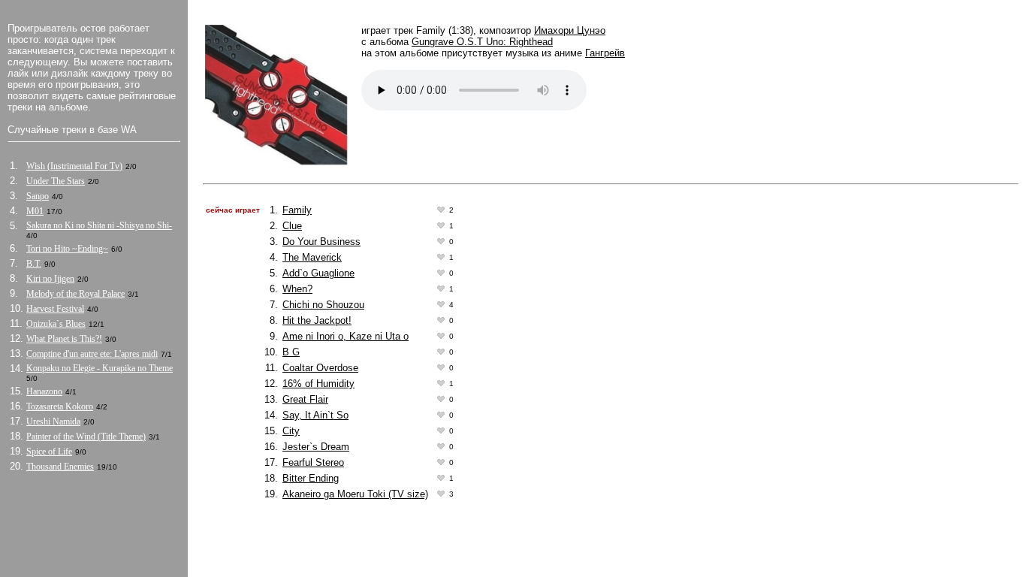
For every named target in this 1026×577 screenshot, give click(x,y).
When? (297, 289)
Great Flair (305, 399)
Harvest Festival (55, 309)
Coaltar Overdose (320, 367)
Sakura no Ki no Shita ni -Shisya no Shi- (99, 225)
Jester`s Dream (315, 446)
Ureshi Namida (53, 421)
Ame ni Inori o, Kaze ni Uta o (345, 336)
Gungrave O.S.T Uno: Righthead (482, 41)
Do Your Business (321, 241)
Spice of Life (49, 451)
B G (291, 352)
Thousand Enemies (60, 466)
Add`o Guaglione (318, 273)
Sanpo (37, 196)
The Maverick (312, 257)
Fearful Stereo (313, 462)
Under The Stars (55, 181)
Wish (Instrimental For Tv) (74, 166)
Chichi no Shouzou (323, 304)
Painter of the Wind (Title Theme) (86, 436)
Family (297, 210)
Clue (292, 225)
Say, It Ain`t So (315, 415)
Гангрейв (605, 53)
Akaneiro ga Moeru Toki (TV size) (355, 494)
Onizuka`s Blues (56, 324)
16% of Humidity (318, 383)
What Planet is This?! (64, 339)
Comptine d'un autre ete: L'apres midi (92, 354)
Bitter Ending (310, 478)
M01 (35, 211)
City (291, 431)
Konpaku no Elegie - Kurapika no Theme (99, 368)
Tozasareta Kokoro (59, 406)
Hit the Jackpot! (317, 320)
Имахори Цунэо (569, 30)
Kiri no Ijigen (50, 278)
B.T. (33, 263)
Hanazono (44, 391)
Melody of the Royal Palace (75, 293)
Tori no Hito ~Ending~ (67, 248)
